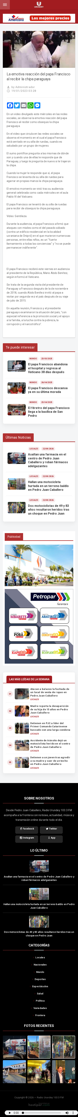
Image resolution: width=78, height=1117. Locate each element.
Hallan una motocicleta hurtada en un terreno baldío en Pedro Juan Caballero (39, 906)
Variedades (40, 1008)
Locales (40, 957)
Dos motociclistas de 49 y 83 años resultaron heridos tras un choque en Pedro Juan (39, 934)
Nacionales (40, 964)
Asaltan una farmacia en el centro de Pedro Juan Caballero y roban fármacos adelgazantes (39, 878)
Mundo (40, 972)
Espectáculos (40, 986)
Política (40, 1000)
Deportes (40, 979)
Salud (40, 993)
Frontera (40, 1015)
